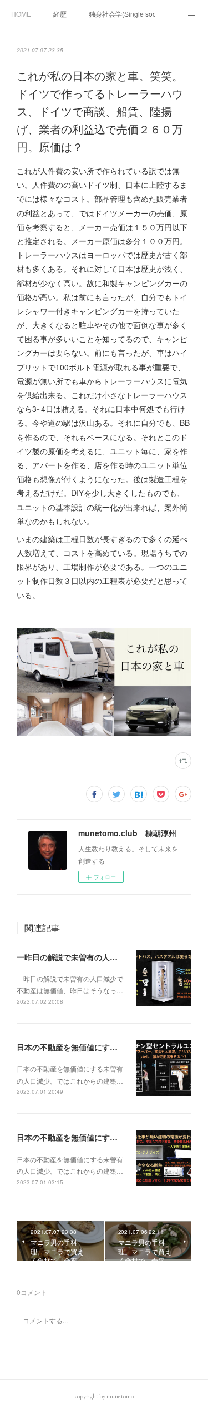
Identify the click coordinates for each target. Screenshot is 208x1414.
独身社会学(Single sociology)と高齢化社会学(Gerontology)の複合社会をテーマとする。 (122, 13)
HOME (21, 13)
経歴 (60, 13)
